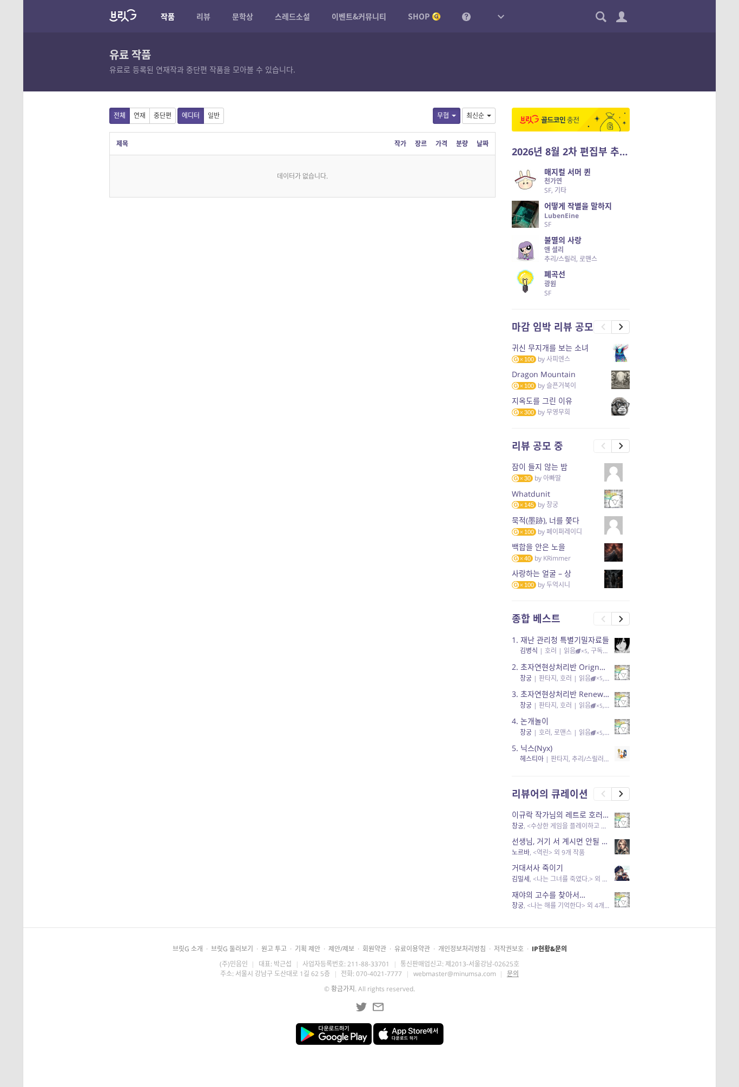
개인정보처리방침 (462, 948)
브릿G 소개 (188, 948)
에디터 (191, 115)
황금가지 (343, 988)
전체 (120, 115)
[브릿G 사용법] (466, 16)
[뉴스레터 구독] (378, 1007)
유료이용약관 (412, 948)
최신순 (475, 115)
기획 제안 (307, 948)
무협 (443, 115)
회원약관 (374, 948)
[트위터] (361, 1007)
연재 (140, 115)
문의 (513, 973)
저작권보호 (509, 948)
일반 (214, 115)
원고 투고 (274, 948)
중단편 (162, 115)
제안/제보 (341, 948)
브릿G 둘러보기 (232, 948)
